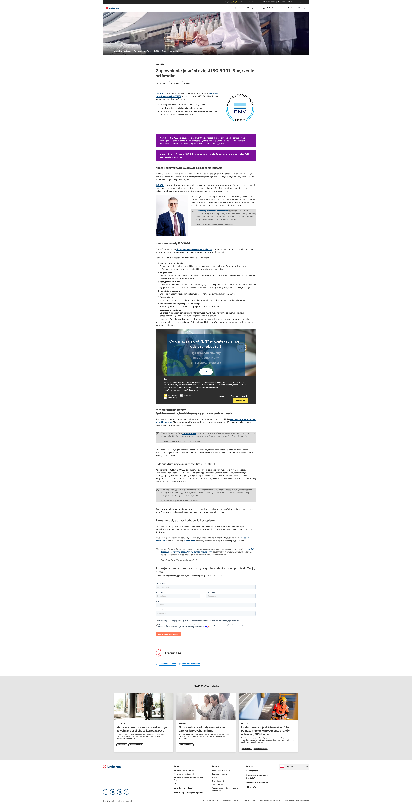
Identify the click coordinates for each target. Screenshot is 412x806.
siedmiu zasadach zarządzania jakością (194, 249)
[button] (299, 8)
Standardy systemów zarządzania (212, 211)
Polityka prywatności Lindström (297, 800)
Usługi (233, 8)
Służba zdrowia (217, 784)
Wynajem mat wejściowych (183, 774)
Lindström (118, 51)
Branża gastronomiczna (221, 770)
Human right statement (231, 800)
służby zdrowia (189, 433)
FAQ (175, 783)
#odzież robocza (136, 744)
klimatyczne (190, 541)
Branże (241, 8)
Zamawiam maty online (296, 1)
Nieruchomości (218, 781)
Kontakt (291, 8)
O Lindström (281, 8)
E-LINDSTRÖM (269, 1)
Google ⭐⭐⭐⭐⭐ (231, 2)
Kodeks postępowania (211, 800)
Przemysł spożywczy (220, 774)
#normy (187, 83)
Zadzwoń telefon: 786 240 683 (250, 2)
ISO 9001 (160, 93)
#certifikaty (162, 83)
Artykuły (127, 51)
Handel (215, 777)
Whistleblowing (250, 800)
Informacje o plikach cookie (270, 800)
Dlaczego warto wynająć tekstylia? (260, 8)
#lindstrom (175, 83)
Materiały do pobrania (183, 788)
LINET (281, 1)
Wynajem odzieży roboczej (183, 770)
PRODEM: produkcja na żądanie (188, 793)
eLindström (251, 787)
